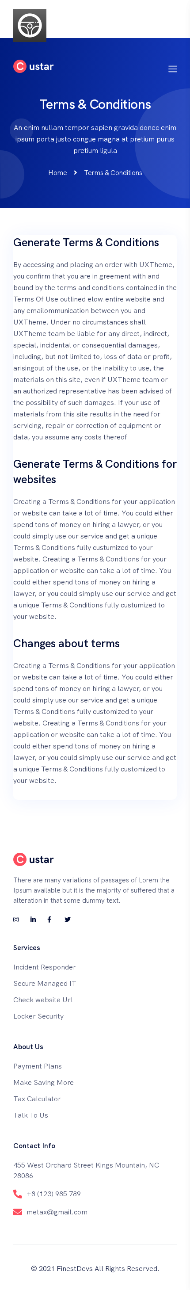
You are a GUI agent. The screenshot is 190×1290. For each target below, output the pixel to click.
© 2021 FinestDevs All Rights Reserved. (95, 1268)
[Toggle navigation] (172, 25)
